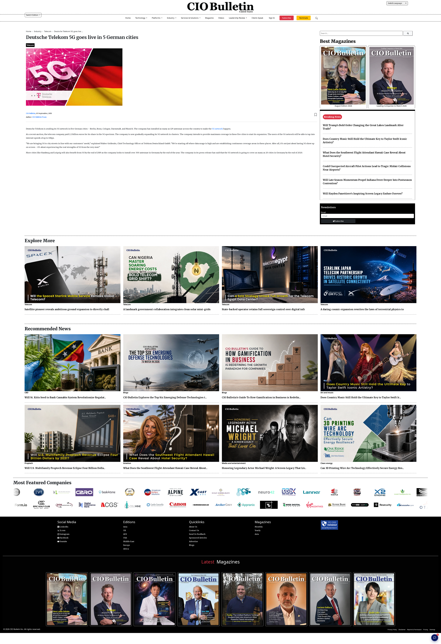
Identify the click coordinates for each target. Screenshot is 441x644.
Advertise (193, 541)
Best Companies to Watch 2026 (197, 598)
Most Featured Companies (42, 482)
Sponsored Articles (198, 538)
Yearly (257, 530)
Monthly (259, 527)
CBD (26, 392)
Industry (38, 31)
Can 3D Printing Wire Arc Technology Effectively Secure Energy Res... (362, 468)
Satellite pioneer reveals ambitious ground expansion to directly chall (67, 309)
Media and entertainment (234, 463)
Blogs (125, 392)
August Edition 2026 (343, 106)
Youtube (63, 541)
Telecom (48, 31)
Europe (126, 545)
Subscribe (339, 221)
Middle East (128, 541)
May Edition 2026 (329, 598)
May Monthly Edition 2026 (285, 598)
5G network (217, 129)
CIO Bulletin (30, 113)
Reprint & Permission (414, 629)
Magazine (209, 18)
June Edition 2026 (241, 598)
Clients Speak (257, 18)
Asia (125, 527)
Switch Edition (32, 15)
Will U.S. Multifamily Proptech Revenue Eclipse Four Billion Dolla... (65, 468)
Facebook (63, 538)
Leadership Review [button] (237, 18)
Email (323, 212)
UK (124, 530)
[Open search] (316, 18)
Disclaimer (402, 629)
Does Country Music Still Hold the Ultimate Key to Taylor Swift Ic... (361, 397)
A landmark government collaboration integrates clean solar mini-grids (167, 309)
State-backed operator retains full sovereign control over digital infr (263, 309)
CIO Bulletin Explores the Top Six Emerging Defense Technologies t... (165, 397)
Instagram (64, 534)
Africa (126, 549)
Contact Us (194, 530)
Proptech (29, 463)
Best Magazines (338, 41)
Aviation (127, 463)
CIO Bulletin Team (39, 117)
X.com (62, 530)
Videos (221, 18)
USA (125, 538)
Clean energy (326, 463)
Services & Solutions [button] (190, 18)
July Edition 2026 (154, 598)
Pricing (425, 629)
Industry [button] (171, 18)
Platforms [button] (156, 18)
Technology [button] (140, 18)
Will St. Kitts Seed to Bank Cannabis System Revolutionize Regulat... (65, 397)
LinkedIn (63, 527)
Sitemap (432, 629)
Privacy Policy (392, 629)
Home (128, 18)
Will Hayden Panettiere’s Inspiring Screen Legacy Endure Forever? (363, 193)
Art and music (327, 392)
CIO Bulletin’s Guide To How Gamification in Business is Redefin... (261, 397)
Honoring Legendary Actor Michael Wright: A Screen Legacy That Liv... (264, 468)
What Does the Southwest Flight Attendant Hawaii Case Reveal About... (165, 468)
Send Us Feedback (197, 534)
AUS (125, 534)
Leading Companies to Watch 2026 (392, 106)
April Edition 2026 (373, 598)
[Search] (408, 33)
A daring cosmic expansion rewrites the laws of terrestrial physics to (362, 309)
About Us (193, 527)
